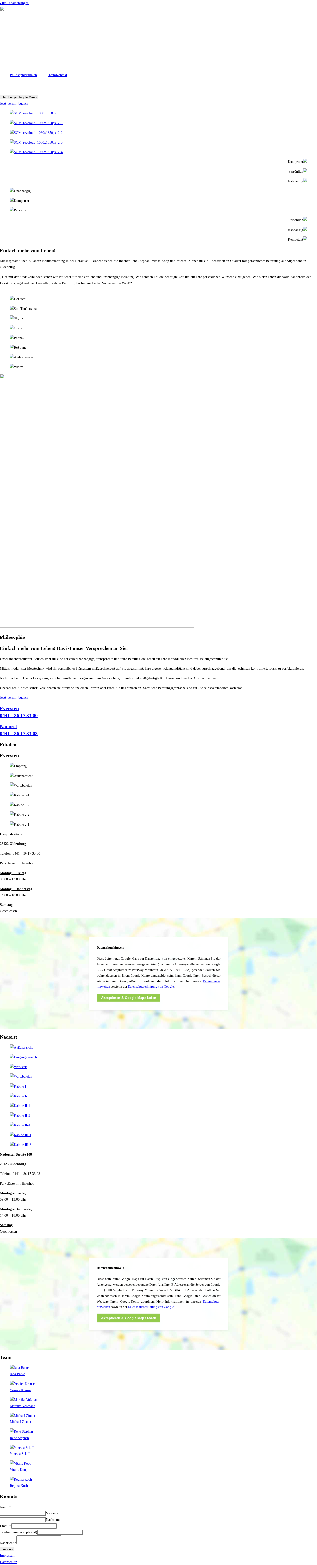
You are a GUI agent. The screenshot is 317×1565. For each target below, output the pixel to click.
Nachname (53, 1520)
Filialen (31, 75)
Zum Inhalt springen (14, 3)
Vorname (52, 1513)
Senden (7, 1549)
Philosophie (18, 75)
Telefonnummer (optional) (18, 1532)
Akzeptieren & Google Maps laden (128, 998)
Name (5, 1507)
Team (52, 75)
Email (5, 1526)
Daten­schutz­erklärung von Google (151, 986)
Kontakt (61, 75)
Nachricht (8, 1543)
